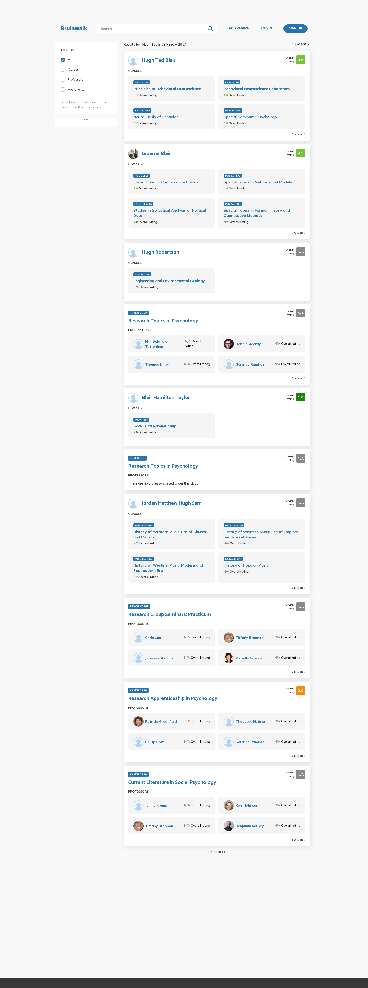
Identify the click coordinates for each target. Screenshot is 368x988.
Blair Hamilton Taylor (166, 398)
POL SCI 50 (141, 175)
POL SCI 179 (232, 175)
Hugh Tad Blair (159, 60)
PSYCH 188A (233, 110)
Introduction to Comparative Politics (166, 182)
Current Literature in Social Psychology (172, 782)
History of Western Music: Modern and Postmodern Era (168, 568)
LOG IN (266, 28)
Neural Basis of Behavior (155, 116)
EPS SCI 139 (142, 274)
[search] (152, 28)
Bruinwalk (73, 28)
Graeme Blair (156, 154)
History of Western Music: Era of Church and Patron (169, 534)
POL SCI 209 (232, 203)
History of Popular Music (246, 565)
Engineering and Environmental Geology (169, 280)
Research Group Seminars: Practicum (169, 615)
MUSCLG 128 (233, 558)
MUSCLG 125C (143, 558)
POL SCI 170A (143, 203)
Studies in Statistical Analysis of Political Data (169, 213)
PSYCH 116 (232, 82)
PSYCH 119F (142, 110)
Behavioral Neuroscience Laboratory (257, 88)
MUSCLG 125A (144, 525)
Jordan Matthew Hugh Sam (172, 503)
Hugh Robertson (160, 252)
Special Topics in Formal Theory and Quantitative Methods (257, 213)
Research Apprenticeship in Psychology (172, 698)
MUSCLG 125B (234, 525)
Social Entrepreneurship (154, 426)
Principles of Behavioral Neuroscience (167, 88)
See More (297, 134)
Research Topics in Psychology (163, 321)
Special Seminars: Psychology (250, 116)
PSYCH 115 (141, 82)
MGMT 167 (141, 419)
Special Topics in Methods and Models (258, 182)
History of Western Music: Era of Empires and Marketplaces (261, 534)
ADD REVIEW (239, 28)
